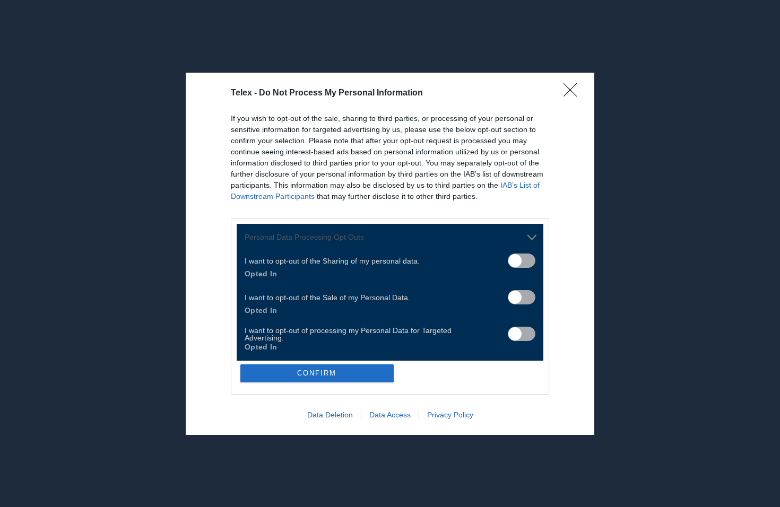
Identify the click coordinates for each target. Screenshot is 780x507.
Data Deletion (330, 414)
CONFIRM (316, 373)
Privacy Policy (450, 414)
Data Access (390, 414)
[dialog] (390, 254)
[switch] (521, 261)
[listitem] (390, 237)
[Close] (574, 93)
